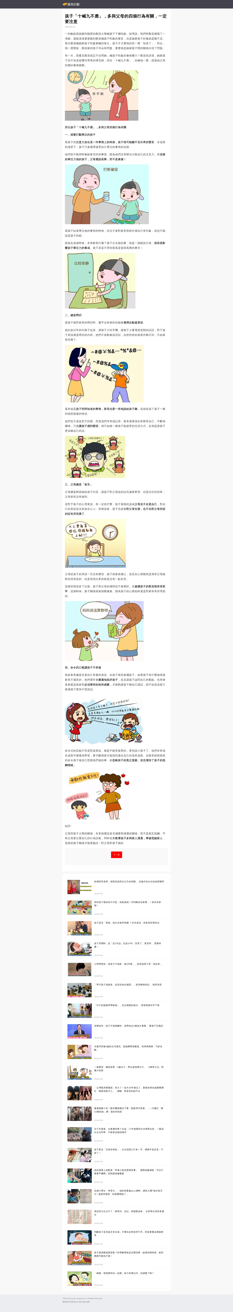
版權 (88, 1302)
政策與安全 (74, 1302)
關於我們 (65, 1302)
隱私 (84, 1302)
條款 (80, 1302)
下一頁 (116, 855)
